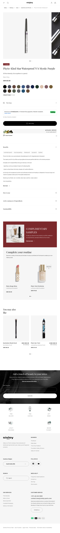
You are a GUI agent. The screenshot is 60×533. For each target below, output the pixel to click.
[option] (5, 86)
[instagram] (33, 463)
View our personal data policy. (29, 381)
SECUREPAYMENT (48, 429)
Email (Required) (6, 385)
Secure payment (7, 500)
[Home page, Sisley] (30, 3)
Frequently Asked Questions (37, 476)
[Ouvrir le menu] (4, 3)
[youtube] (38, 463)
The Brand (33, 440)
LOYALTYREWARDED (11, 429)
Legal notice (25, 527)
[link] (55, 3)
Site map (33, 481)
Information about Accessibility (44, 527)
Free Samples (6, 495)
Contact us (33, 479)
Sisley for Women (35, 450)
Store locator (34, 484)
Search (10, 478)
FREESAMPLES (30, 415)
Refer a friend (6, 498)
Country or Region (7, 459)
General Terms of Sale (8, 527)
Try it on (9, 103)
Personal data (32, 527)
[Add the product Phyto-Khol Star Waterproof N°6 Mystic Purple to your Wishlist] (55, 14)
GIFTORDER (49, 415)
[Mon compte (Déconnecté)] (51, 3)
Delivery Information (8, 505)
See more (5, 185)
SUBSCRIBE (30, 395)
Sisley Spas (33, 443)
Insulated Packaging (8, 503)
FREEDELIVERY (11, 415)
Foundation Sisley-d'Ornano (37, 448)
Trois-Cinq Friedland (36, 445)
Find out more (29, 241)
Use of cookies (18, 527)
